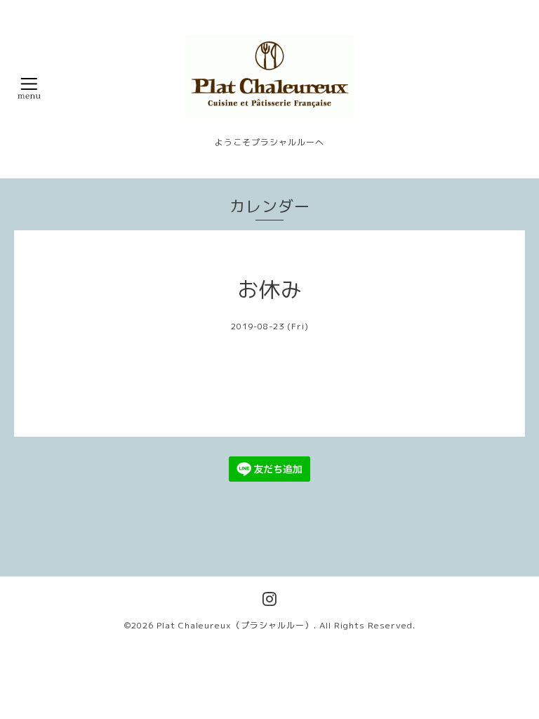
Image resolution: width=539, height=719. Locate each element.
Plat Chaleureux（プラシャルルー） (235, 625)
